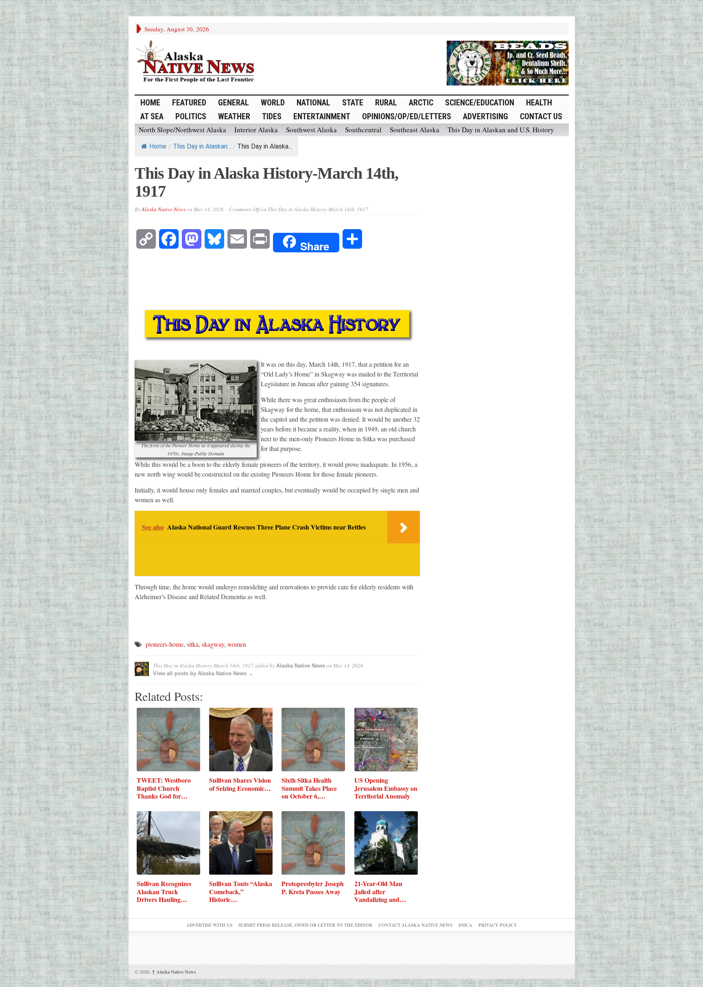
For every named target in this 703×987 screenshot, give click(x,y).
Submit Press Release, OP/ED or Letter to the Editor (305, 925)
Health (539, 102)
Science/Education (479, 102)
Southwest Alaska (311, 129)
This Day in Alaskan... (202, 146)
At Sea (152, 116)
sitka (193, 644)
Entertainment (321, 116)
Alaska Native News (164, 209)
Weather (234, 116)
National (313, 102)
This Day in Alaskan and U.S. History (501, 129)
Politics (190, 116)
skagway (213, 644)
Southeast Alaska (414, 129)
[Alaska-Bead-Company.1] (508, 62)
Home (157, 146)
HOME (150, 102)
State (352, 102)
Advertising (485, 116)
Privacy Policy (497, 925)
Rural (386, 102)
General (233, 102)
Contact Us (541, 116)
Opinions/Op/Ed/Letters (406, 116)
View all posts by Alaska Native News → (203, 673)
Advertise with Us (209, 925)
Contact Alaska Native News (415, 925)
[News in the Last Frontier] (198, 62)
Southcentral (363, 129)
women (236, 644)
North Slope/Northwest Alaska (182, 129)
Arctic (421, 102)
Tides (272, 116)
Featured (189, 102)
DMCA (465, 925)
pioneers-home (164, 644)
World (273, 102)
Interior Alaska (256, 129)
